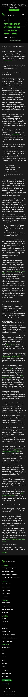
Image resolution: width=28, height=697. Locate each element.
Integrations (5, 596)
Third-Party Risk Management (9, 568)
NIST (7, 344)
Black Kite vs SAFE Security (8, 634)
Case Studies (5, 663)
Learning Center (6, 670)
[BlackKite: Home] (8, 15)
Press (3, 653)
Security (13, 691)
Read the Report (14, 9)
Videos (3, 666)
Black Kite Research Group (15, 40)
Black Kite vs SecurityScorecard (9, 638)
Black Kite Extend (6, 593)
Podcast (4, 657)
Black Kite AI (5, 621)
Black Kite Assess (6, 590)
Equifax (10, 368)
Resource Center (6, 647)
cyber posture (15, 134)
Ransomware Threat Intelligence (10, 574)
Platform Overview (6, 583)
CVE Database (5, 676)
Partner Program (6, 602)
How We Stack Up (6, 631)
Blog (3, 650)
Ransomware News (6, 673)
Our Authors (4, 628)
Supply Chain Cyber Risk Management (11, 577)
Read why (4, 552)
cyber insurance (8, 60)
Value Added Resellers (7, 609)
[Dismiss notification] (27, 1)
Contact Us (5, 683)
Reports (3, 660)
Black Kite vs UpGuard (7, 641)
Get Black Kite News (7, 680)
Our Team (4, 618)
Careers (4, 625)
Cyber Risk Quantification (8, 571)
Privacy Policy (9, 691)
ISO (14, 344)
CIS (10, 344)
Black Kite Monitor (6, 587)
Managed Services (6, 606)
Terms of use (4, 691)
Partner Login (5, 612)
